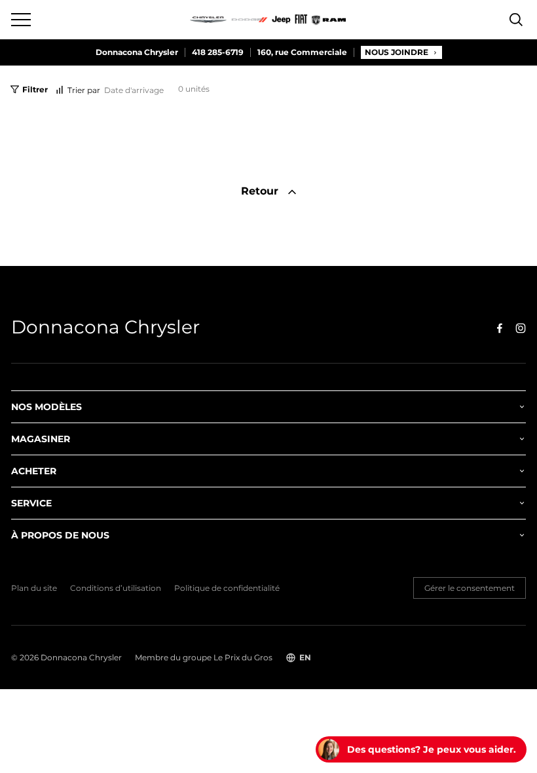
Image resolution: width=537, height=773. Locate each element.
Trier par (83, 90)
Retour (261, 191)
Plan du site (34, 588)
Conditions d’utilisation (115, 588)
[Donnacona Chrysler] (268, 20)
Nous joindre (396, 52)
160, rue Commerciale (302, 52)
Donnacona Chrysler (137, 52)
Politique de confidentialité (227, 588)
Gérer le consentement (469, 588)
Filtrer (35, 89)
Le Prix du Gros (242, 657)
